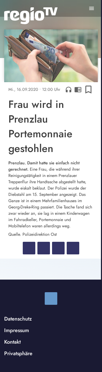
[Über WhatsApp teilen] (58, 248)
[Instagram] (51, 298)
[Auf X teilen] (43, 248)
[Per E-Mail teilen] (73, 248)
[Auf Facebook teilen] (29, 248)
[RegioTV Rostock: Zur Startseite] (31, 15)
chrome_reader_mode (78, 89)
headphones (68, 89)
